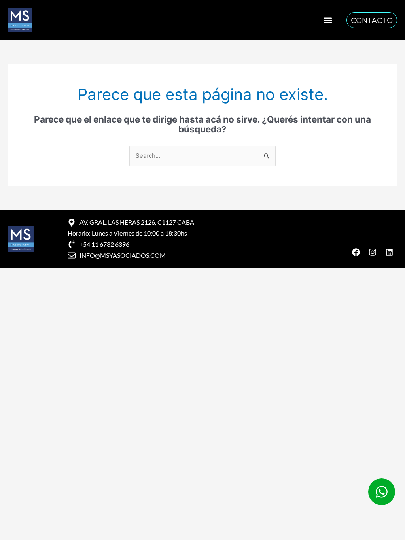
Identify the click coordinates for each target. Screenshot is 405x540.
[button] (328, 19)
